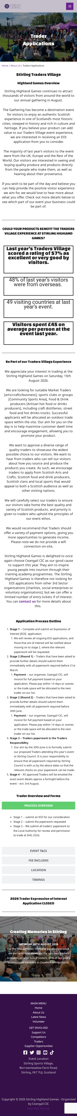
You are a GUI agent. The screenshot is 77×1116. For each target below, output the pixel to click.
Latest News (38, 1017)
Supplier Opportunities (39, 1046)
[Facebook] (25, 1052)
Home (5, 65)
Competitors (38, 1037)
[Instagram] (38, 1052)
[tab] (38, 805)
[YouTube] (45, 1052)
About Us (15, 65)
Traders (38, 1041)
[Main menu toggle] (69, 6)
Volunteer (39, 1021)
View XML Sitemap (38, 1108)
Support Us (38, 1032)
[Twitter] (32, 1052)
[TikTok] (52, 1052)
